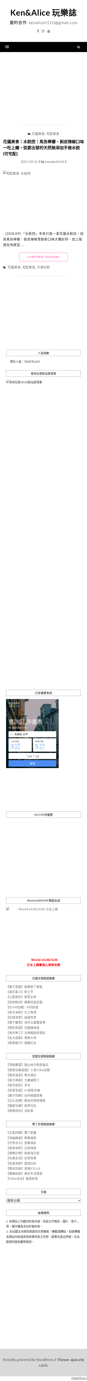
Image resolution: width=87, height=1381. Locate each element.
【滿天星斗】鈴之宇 (19, 992)
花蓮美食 (38, 134)
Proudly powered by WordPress (28, 1360)
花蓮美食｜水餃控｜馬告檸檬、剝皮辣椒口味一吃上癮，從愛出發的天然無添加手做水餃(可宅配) (43, 147)
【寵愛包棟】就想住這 (21, 1106)
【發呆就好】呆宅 (18, 1085)
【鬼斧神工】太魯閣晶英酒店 (26, 1033)
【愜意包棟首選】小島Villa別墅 (28, 1070)
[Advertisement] (43, 88)
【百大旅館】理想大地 (21, 1038)
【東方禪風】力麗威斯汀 (22, 1080)
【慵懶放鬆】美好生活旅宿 (24, 1173)
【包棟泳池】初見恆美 (21, 1158)
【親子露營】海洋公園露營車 (26, 1022)
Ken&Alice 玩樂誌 (43, 12)
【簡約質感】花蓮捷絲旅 (22, 1028)
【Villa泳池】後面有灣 (22, 1178)
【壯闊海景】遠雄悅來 (21, 1017)
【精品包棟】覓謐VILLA (23, 1168)
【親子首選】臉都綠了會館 (24, 987)
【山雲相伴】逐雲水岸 (21, 997)
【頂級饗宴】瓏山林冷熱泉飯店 (27, 1065)
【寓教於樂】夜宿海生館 (22, 1153)
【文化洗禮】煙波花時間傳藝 (26, 1100)
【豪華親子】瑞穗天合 (21, 1043)
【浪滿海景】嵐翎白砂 (21, 1163)
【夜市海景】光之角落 (21, 1012)
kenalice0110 (54, 161)
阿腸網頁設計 (79, 1378)
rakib (43, 1365)
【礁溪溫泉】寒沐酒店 (21, 1075)
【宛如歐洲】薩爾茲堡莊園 (24, 1002)
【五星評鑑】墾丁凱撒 (21, 1132)
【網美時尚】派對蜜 (19, 1111)
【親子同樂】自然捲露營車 (24, 1095)
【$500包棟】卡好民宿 (22, 1007)
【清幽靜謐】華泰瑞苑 (21, 1138)
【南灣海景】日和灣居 (21, 1148)
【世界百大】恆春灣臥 (21, 1143)
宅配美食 (52, 134)
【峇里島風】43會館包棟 (23, 1090)
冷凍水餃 (43, 267)
